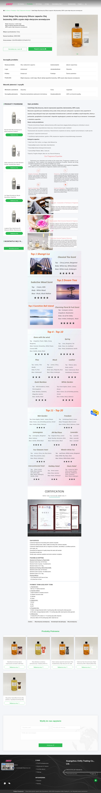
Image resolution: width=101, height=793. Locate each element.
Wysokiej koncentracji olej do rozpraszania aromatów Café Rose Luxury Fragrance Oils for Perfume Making (14, 662)
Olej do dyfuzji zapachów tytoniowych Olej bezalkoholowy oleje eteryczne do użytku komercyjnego (62, 662)
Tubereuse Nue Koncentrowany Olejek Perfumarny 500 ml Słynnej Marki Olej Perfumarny (86, 662)
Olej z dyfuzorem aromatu (23, 10)
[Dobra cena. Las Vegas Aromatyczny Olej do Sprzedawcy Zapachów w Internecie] (14, 183)
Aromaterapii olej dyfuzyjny (58, 621)
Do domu (21, 4)
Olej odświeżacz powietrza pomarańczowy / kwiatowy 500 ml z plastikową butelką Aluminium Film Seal (38, 662)
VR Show (39, 4)
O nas (47, 4)
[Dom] (9, 4)
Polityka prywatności (18, 791)
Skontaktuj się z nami (57, 4)
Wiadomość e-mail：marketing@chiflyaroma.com (18, 768)
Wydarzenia (72, 4)
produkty (13, 10)
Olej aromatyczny (72, 621)
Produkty (30, 4)
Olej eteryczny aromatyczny (42, 621)
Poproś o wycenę (39, 49)
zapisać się (93, 773)
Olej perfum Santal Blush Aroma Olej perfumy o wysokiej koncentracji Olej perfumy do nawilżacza (14, 698)
